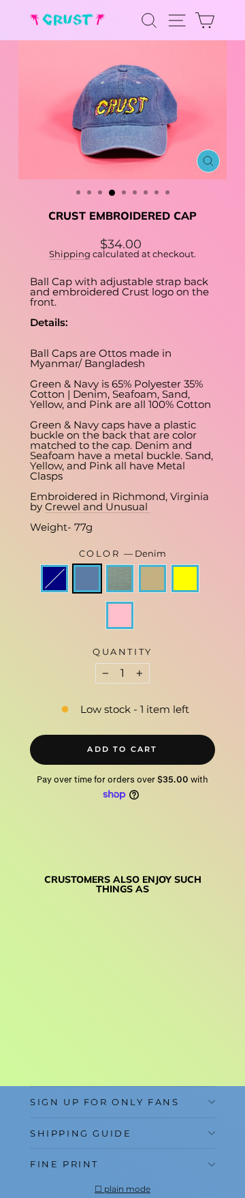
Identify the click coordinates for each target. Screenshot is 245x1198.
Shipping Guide (80, 1133)
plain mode (127, 1189)
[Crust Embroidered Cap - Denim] (53, 1030)
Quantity (122, 651)
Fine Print (64, 1163)
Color (123, 553)
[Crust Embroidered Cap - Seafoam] (69, 1030)
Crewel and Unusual (97, 506)
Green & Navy (54, 578)
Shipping (70, 254)
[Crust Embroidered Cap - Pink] (38, 1043)
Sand (152, 578)
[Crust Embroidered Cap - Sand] (85, 1030)
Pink (119, 615)
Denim (87, 578)
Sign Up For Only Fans (105, 1101)
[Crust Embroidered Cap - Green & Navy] (38, 1030)
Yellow (185, 578)
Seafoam (119, 578)
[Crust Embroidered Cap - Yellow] (100, 1030)
